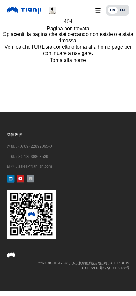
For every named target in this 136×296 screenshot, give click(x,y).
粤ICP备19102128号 (114, 268)
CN (112, 10)
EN (122, 10)
